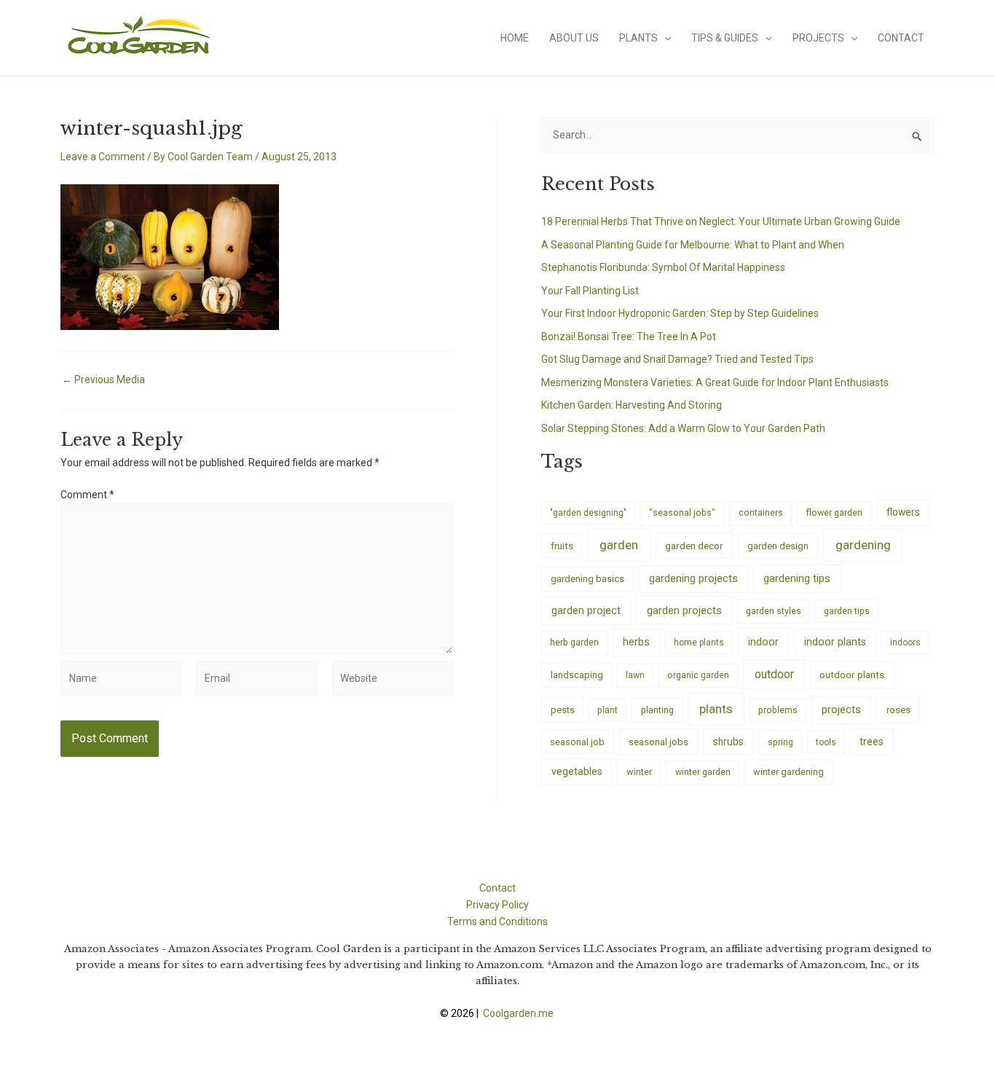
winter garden (703, 771)
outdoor (774, 674)
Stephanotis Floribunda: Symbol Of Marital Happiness (663, 267)
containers (761, 512)
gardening (863, 545)
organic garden (698, 675)
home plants (699, 642)
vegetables (576, 771)
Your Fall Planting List (590, 290)
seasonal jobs (658, 741)
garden (618, 545)
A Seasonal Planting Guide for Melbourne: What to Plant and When (692, 245)
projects (841, 710)
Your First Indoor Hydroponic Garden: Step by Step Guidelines (680, 313)
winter (639, 771)
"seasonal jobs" (682, 512)
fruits (562, 546)
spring (780, 741)
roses (898, 709)
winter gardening (788, 771)
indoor (763, 641)
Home (514, 38)
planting (657, 709)
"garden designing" (588, 513)
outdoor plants (851, 674)
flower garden (834, 512)
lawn (635, 675)
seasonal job (577, 741)
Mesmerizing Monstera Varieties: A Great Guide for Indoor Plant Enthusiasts (715, 382)
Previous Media (103, 379)
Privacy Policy (497, 905)
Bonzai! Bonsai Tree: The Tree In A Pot (628, 336)
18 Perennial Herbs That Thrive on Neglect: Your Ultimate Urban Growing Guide (720, 221)
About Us (574, 38)
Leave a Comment (102, 156)
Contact (901, 38)
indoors (905, 642)
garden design (778, 546)
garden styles (773, 610)
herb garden (574, 642)
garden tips (847, 611)
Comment (87, 494)
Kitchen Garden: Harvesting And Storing (631, 405)
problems (778, 710)
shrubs (728, 741)
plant (607, 710)
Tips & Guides (724, 38)
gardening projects (693, 578)
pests (563, 709)
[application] (664, 38)
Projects (818, 38)
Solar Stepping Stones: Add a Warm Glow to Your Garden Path (683, 428)
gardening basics (587, 578)
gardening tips (796, 578)
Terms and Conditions (497, 921)
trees (872, 741)
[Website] (392, 681)
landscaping (577, 674)
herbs (636, 642)
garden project (586, 610)
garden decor (694, 545)
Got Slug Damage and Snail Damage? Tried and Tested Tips (677, 359)
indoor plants (835, 642)
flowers (903, 512)
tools (826, 742)
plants (716, 708)
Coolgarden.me (519, 1013)
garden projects (684, 610)
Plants (638, 38)
